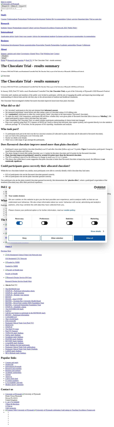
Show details (96, 231)
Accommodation (60, 19)
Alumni (32, 54)
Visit (41, 54)
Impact (10, 28)
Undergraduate (12, 19)
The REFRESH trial (12, 289)
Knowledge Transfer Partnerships (48, 45)
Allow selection (57, 238)
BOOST (8, 297)
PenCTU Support (11, 331)
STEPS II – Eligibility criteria (15, 307)
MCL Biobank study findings (15, 353)
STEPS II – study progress (14, 293)
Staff (4, 58)
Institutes (4, 28)
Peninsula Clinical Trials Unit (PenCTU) (19, 323)
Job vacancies (10, 408)
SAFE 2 (8, 311)
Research (5, 23)
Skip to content (6, 2)
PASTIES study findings (14, 339)
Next (9, 251)
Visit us (8, 406)
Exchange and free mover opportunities (69, 36)
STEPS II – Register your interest (17, 295)
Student (5, 56)
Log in (22, 6)
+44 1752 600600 (12, 402)
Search (5, 6)
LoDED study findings (13, 351)
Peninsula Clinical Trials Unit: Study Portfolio (21, 349)
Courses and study (11, 362)
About (4, 49)
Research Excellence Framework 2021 (53, 28)
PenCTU (29, 60)
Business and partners (13, 371)
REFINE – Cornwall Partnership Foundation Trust (23, 305)
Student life (50, 19)
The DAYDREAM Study (14, 309)
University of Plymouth (13, 394)
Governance (25, 54)
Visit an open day (95, 19)
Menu (14, 6)
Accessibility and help (13, 383)
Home (3, 60)
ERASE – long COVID (13, 299)
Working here (48, 54)
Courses (4, 19)
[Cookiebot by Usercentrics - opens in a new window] (95, 187)
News (38, 54)
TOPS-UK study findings (14, 333)
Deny (24, 238)
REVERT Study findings (14, 341)
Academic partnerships (68, 45)
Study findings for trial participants (17, 345)
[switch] (44, 223)
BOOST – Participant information (17, 315)
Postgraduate (22, 19)
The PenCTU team (12, 329)
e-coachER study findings (14, 343)
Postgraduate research (20, 28)
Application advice (7, 36)
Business (5, 41)
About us (8, 377)
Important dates (83, 19)
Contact (56, 54)
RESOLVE (9, 325)
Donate (79, 45)
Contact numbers (12, 381)
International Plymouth (13, 366)
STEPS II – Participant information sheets (20, 291)
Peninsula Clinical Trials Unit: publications (20, 347)
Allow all (89, 238)
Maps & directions (12, 404)
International (7, 32)
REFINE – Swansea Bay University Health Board (23, 301)
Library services (72, 19)
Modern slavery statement (14, 385)
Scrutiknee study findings (14, 337)
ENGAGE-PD (10, 321)
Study (3, 15)
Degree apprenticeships (27, 45)
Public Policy (72, 28)
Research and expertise (15, 60)
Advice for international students (44, 36)
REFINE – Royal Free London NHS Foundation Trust (24, 303)
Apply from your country (23, 36)
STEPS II (8, 327)
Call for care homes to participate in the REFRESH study (25, 313)
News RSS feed (11, 379)
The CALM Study (11, 319)
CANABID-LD (11, 317)
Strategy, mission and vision (10, 54)
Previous (4, 251)
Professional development (36, 19)
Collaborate (86, 45)
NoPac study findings (12, 335)
